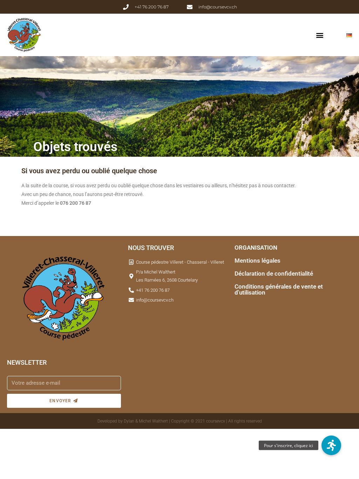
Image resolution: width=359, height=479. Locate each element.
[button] (319, 35)
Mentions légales (257, 260)
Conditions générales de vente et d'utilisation (279, 289)
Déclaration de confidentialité (274, 273)
